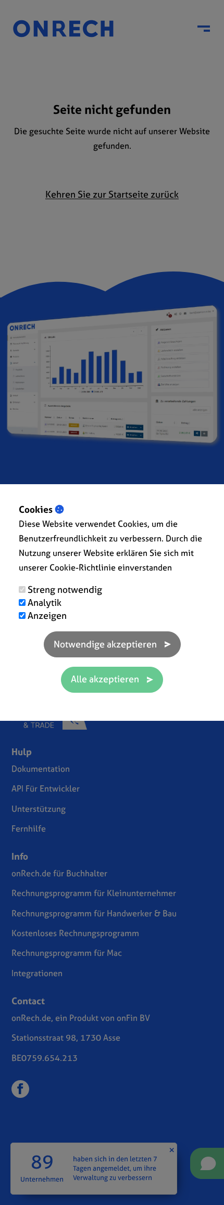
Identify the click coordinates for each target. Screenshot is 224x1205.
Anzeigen (47, 615)
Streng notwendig (65, 589)
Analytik (44, 602)
